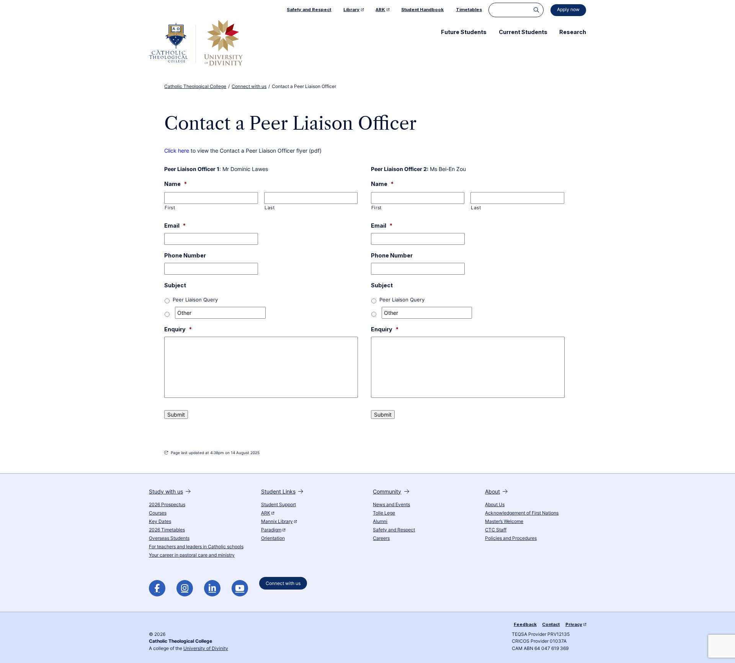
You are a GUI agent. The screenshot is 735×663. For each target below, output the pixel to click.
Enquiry (178, 329)
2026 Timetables (167, 530)
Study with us (166, 491)
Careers (381, 538)
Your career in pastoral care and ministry (192, 555)
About (492, 491)
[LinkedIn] (212, 588)
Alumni (380, 521)
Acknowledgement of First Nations (522, 513)
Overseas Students (169, 538)
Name (175, 184)
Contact (551, 624)
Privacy (573, 624)
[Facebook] (157, 588)
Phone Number (185, 255)
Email (175, 225)
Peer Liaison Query (195, 300)
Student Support (278, 504)
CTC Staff (495, 530)
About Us (495, 504)
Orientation (273, 538)
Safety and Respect (394, 530)
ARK (265, 513)
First (170, 207)
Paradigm (271, 530)
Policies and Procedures (511, 538)
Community (387, 491)
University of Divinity (205, 648)
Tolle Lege (384, 513)
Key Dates (160, 521)
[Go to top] (723, 648)
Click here (176, 150)
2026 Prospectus (167, 504)
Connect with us (283, 583)
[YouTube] (240, 588)
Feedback (525, 624)
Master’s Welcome (504, 521)
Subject (175, 285)
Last (270, 207)
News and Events (391, 504)
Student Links (278, 491)
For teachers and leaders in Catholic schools (196, 546)
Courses (158, 513)
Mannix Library (277, 521)
